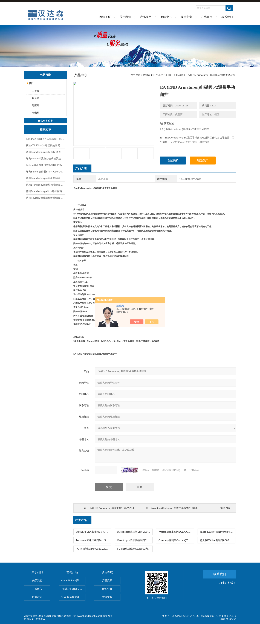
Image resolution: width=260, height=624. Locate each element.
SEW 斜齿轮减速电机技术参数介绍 (73, 597)
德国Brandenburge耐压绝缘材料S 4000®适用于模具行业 (45, 191)
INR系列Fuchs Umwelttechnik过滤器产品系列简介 (73, 588)
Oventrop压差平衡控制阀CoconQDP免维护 (134, 540)
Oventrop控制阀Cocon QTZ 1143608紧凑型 (176, 540)
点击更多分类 (45, 120)
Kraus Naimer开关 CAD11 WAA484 (73, 580)
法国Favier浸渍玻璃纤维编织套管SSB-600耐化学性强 (45, 197)
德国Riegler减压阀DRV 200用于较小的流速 (134, 531)
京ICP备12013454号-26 (185, 615)
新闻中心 (166, 16)
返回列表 (225, 508)
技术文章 (186, 16)
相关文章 (45, 129)
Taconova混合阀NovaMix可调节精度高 (217, 531)
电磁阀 (35, 112)
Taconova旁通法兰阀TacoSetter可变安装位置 (93, 540)
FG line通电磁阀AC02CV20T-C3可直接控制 (93, 548)
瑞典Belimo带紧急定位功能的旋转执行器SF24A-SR (45, 158)
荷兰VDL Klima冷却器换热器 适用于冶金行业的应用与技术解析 (45, 145)
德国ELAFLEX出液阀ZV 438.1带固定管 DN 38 (93, 531)
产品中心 (161, 74)
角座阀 (35, 98)
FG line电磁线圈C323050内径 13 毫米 (134, 548)
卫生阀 (35, 90)
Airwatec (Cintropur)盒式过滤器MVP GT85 (174, 508)
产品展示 (145, 16)
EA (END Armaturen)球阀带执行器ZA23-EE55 (113, 508)
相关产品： (82, 519)
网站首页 (105, 16)
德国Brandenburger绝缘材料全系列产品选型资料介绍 (45, 178)
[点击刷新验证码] (129, 470)
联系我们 (227, 16)
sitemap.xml (207, 615)
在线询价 (173, 160)
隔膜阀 (35, 105)
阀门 (31, 83)
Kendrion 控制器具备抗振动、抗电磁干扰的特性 (45, 138)
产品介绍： (82, 168)
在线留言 (206, 16)
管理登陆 (231, 619)
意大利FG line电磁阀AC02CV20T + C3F (217, 540)
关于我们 (125, 16)
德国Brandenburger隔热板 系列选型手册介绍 (45, 152)
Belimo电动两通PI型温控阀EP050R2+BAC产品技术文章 (45, 165)
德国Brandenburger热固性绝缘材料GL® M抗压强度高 (45, 184)
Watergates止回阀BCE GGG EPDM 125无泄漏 (176, 531)
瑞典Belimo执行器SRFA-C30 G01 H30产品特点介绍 (45, 171)
